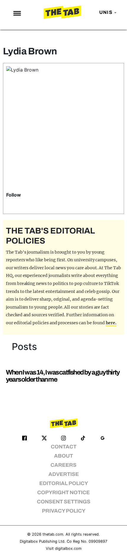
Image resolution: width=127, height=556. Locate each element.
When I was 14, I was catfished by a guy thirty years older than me (62, 376)
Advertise (63, 474)
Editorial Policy (63, 483)
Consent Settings (63, 502)
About (63, 456)
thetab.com (53, 534)
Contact (63, 447)
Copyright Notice (63, 492)
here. (111, 322)
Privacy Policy (63, 511)
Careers (63, 465)
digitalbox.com (68, 548)
